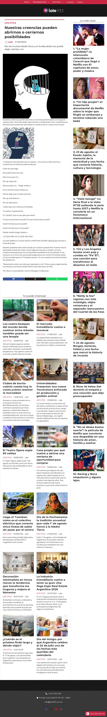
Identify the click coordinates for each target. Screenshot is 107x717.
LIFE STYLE (10, 22)
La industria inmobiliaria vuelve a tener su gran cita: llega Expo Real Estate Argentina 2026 (52, 583)
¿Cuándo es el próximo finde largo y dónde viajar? (17, 642)
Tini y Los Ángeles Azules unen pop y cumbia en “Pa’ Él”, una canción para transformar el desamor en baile (87, 256)
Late (10, 42)
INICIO (26, 2)
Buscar (80, 2)
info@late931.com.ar (53, 702)
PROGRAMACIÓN (39, 2)
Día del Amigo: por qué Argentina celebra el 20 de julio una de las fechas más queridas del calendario (52, 647)
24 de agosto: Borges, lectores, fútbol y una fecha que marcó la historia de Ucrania (87, 349)
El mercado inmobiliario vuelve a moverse (51, 327)
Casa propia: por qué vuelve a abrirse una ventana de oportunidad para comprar (51, 456)
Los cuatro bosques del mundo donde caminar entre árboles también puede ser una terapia (18, 330)
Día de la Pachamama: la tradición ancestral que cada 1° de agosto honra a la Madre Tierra (52, 523)
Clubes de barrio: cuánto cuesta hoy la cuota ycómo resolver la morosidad (18, 388)
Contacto (70, 2)
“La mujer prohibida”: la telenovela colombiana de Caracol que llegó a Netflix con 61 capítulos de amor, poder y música (86, 59)
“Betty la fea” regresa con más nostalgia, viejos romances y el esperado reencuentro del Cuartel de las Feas (88, 303)
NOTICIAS (57, 2)
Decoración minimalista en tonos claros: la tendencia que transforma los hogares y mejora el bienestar (17, 584)
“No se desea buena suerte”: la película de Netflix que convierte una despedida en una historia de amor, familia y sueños (88, 434)
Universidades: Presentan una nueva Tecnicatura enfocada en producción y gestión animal (52, 390)
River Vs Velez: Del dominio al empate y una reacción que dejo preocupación (88, 391)
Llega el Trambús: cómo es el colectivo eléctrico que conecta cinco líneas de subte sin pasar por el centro (18, 523)
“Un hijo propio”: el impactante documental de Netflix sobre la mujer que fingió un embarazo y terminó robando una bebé (88, 111)
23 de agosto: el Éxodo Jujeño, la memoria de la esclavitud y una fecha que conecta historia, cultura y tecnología (88, 159)
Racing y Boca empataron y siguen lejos (87, 477)
